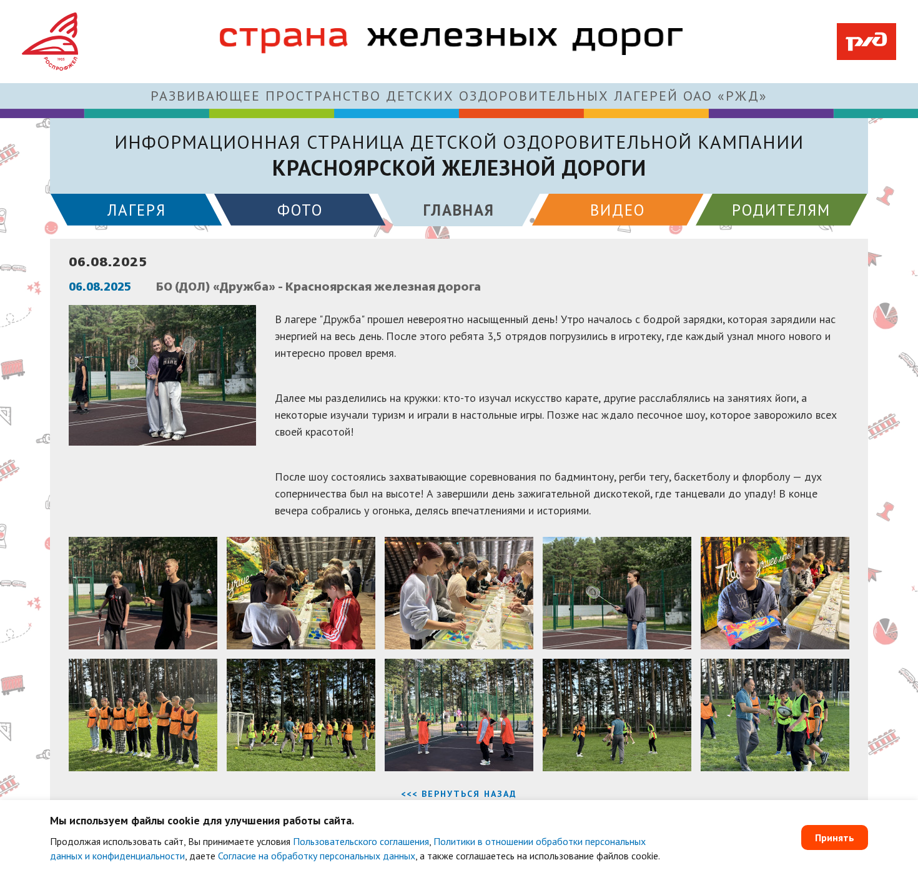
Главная (459, 210)
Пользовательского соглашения (361, 841)
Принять (834, 837)
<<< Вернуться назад (459, 793)
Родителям (781, 210)
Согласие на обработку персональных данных (316, 855)
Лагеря (136, 210)
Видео (617, 210)
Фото (300, 210)
